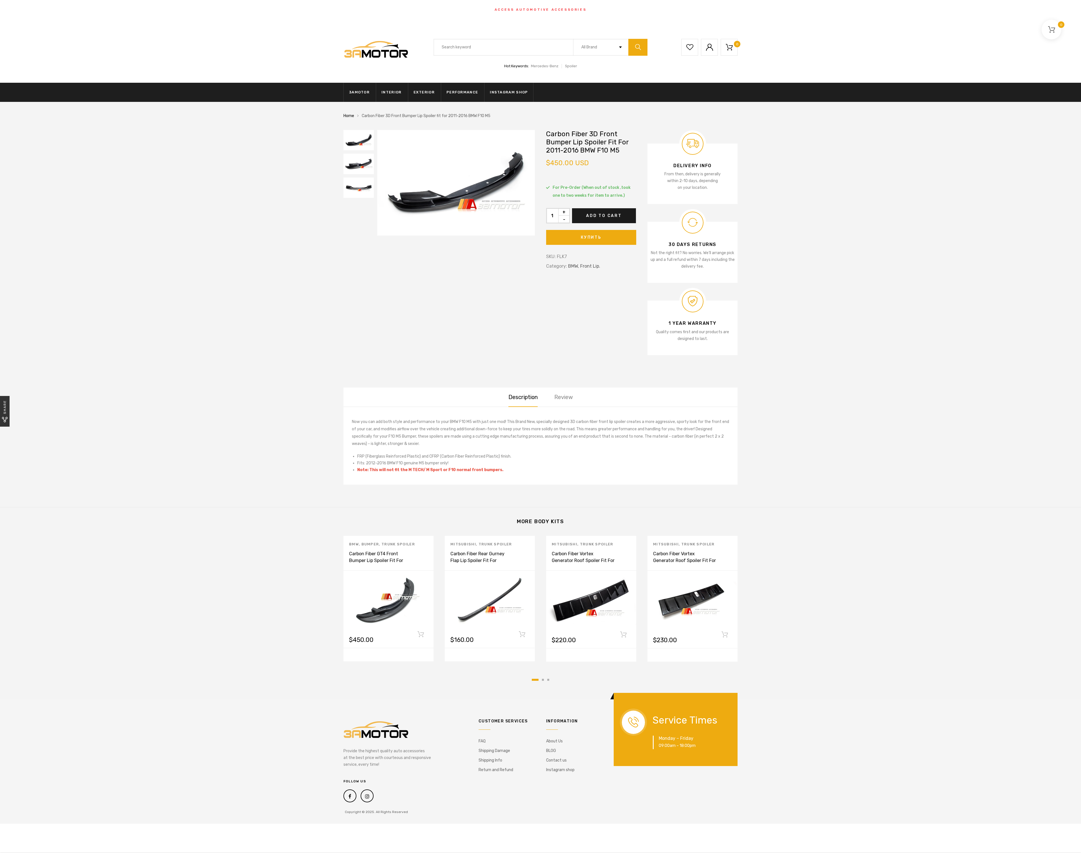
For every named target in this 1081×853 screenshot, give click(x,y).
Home (348, 115)
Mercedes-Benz (545, 66)
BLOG (551, 750)
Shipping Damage (494, 750)
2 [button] (543, 680)
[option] (456, 183)
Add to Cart (604, 215)
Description (523, 397)
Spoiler (571, 66)
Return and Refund (496, 769)
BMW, (573, 266)
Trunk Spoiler (398, 544)
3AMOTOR (359, 92)
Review (563, 397)
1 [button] (535, 680)
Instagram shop (509, 92)
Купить (591, 237)
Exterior (424, 92)
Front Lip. (590, 266)
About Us (554, 741)
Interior (391, 92)
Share (5, 407)
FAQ (482, 741)
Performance (462, 92)
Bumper (370, 544)
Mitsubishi (463, 544)
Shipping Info (490, 760)
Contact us (556, 760)
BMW (354, 544)
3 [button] (548, 680)
